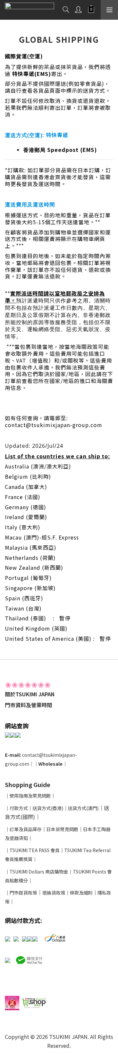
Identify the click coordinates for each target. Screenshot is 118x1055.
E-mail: (13, 755)
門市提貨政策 (23, 892)
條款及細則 (81, 892)
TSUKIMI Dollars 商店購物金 (39, 871)
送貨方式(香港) (47, 808)
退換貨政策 (53, 892)
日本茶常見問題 (62, 829)
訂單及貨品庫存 (26, 829)
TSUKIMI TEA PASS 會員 (35, 850)
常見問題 (41, 795)
